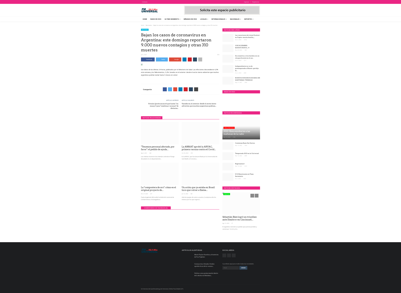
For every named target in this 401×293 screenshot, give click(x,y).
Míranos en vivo (190, 19)
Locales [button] (203, 19)
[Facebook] (165, 89)
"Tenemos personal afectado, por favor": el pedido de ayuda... (157, 148)
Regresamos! (240, 164)
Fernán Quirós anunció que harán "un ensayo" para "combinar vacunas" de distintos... (163, 106)
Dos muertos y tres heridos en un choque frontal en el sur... (247, 57)
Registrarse (255, 2)
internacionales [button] (218, 19)
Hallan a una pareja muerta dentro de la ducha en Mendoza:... (206, 274)
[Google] (175, 89)
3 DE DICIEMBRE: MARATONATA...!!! (242, 47)
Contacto (144, 2)
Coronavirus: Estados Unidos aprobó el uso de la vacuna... (204, 265)
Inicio (142, 25)
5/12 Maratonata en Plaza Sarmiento (244, 175)
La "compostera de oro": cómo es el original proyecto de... (158, 188)
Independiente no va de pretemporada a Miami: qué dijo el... (247, 68)
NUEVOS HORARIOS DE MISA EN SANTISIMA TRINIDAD (247, 79)
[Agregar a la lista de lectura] (200, 59)
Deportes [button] (248, 19)
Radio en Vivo (155, 19)
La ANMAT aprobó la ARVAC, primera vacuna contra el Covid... (199, 148)
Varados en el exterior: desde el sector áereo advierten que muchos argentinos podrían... (199, 105)
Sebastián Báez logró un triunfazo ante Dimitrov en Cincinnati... (239, 218)
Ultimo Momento (229, 128)
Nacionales (149, 25)
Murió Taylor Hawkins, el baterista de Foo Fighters (206, 256)
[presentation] (252, 196)
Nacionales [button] (235, 19)
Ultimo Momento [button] (172, 19)
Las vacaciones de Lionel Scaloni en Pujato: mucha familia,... (247, 36)
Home (145, 19)
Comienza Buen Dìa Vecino (245, 143)
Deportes (226, 194)
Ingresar (246, 2)
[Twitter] (170, 89)
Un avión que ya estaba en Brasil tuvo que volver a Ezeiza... (198, 188)
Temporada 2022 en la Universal (247, 153)
